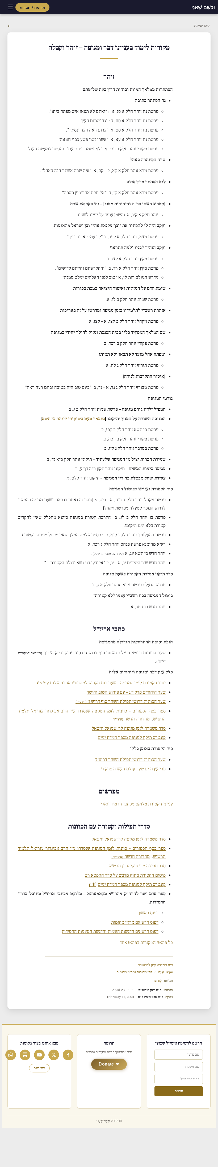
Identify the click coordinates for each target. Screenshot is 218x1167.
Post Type (165, 972)
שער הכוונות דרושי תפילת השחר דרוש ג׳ (130, 760)
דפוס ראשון (148, 913)
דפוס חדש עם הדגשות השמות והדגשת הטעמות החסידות (110, 931)
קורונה (157, 980)
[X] (53, 1055)
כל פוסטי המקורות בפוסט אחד (146, 943)
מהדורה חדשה (130, 719)
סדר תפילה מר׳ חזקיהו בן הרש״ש (137, 866)
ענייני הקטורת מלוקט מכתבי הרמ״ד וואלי (136, 804)
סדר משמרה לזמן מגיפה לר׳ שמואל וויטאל (129, 728)
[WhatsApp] (10, 1055)
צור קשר (39, 1068)
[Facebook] (68, 1055)
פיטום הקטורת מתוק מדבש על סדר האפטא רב (125, 875)
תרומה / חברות (32, 7)
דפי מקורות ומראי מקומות (134, 972)
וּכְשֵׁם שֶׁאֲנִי (203, 7)
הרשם (179, 1091)
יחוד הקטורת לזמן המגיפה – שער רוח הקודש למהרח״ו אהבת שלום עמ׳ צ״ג (101, 683)
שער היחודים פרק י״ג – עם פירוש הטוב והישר (126, 692)
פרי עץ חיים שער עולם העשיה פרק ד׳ (133, 769)
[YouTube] (39, 1055)
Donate (106, 1064)
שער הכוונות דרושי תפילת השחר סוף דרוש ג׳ (121, 701)
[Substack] (25, 1055)
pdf (92, 884)
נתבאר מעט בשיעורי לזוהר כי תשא (73, 419)
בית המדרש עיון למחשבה (155, 964)
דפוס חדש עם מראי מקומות (134, 922)
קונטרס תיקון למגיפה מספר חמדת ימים (132, 738)
